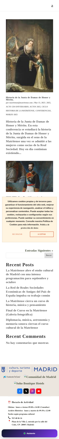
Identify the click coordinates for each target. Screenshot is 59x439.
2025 (48, 103)
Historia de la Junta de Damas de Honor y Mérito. (28, 98)
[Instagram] (32, 391)
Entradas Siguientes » (39, 250)
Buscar (49, 255)
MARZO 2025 (12, 115)
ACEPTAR (42, 234)
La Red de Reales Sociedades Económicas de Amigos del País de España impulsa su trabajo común (28, 291)
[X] (26, 391)
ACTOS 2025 (35, 107)
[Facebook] (19, 391)
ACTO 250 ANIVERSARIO (17, 107)
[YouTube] (38, 391)
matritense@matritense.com (21, 103)
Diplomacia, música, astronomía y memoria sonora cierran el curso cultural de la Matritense (28, 323)
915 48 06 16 (17, 418)
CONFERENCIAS (43, 111)
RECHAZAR (17, 234)
